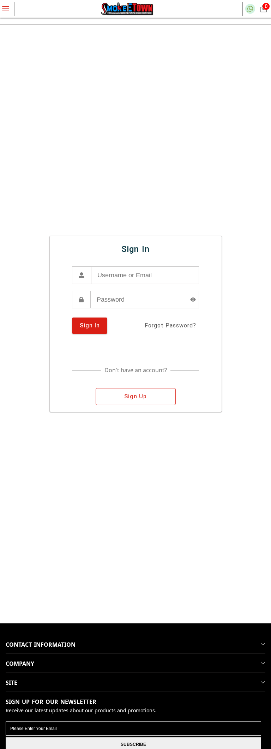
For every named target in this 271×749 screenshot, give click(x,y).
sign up (135, 396)
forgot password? (170, 325)
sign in (90, 325)
